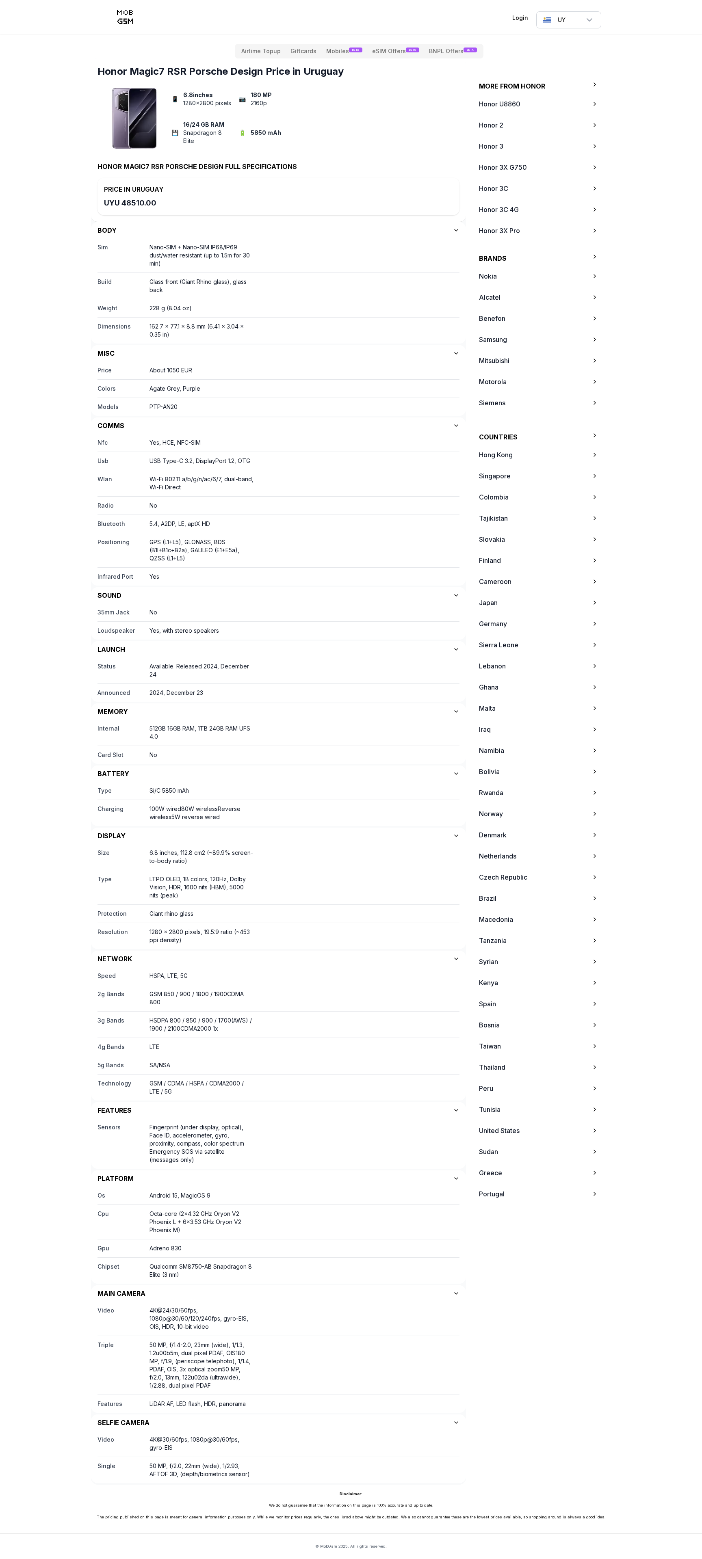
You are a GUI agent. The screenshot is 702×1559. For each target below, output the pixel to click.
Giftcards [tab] (303, 51)
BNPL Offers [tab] (451, 51)
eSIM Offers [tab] (394, 51)
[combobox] (568, 19)
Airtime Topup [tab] (261, 51)
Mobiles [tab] (342, 51)
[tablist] (359, 51)
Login (520, 17)
